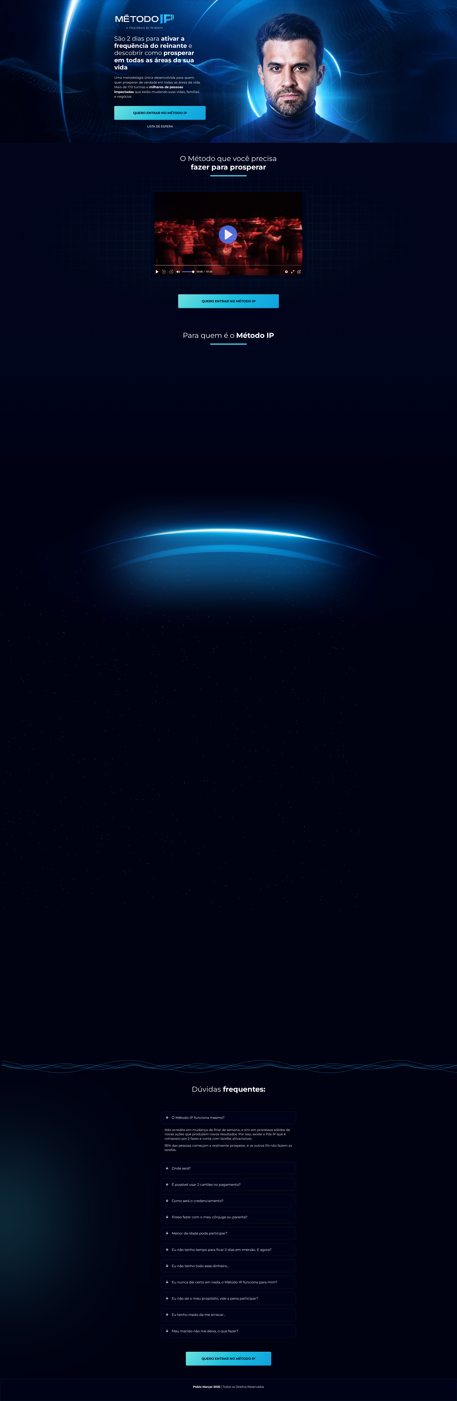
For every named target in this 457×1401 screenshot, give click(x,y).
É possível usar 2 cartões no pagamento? (206, 1184)
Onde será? (181, 1168)
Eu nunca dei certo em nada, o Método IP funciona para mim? (224, 1282)
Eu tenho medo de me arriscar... (199, 1314)
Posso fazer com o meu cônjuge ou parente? (209, 1217)
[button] (228, 233)
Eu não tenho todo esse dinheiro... (200, 1266)
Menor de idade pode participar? (199, 1233)
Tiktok (300, 702)
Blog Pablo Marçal (310, 698)
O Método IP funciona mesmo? (198, 1117)
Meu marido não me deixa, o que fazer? (205, 1331)
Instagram (284, 702)
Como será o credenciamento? (198, 1201)
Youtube (315, 702)
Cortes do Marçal (260, 702)
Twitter (252, 707)
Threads (268, 707)
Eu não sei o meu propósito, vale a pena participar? (215, 1298)
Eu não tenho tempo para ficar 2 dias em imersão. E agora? (222, 1250)
